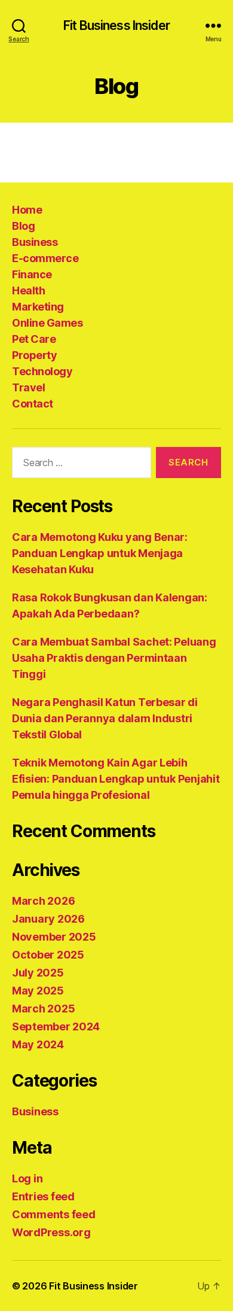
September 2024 (56, 1026)
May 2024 (38, 1044)
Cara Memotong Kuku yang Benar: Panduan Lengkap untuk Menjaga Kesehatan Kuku (100, 553)
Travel (28, 387)
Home (27, 209)
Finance (32, 274)
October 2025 (48, 954)
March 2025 (43, 1008)
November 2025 (54, 936)
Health (28, 290)
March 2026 (43, 901)
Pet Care (34, 339)
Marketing (38, 306)
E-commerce (45, 258)
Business (34, 242)
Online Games (47, 323)
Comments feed (54, 1214)
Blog (23, 226)
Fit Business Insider (116, 25)
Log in (27, 1178)
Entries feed (43, 1196)
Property (34, 355)
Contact (32, 403)
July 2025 (38, 972)
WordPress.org (51, 1232)
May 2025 (38, 990)
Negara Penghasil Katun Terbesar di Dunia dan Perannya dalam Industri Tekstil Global (105, 718)
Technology (42, 371)
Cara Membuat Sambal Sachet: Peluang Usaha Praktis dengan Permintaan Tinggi (114, 657)
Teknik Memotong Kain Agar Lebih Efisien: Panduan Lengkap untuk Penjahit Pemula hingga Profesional (115, 778)
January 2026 (48, 918)
